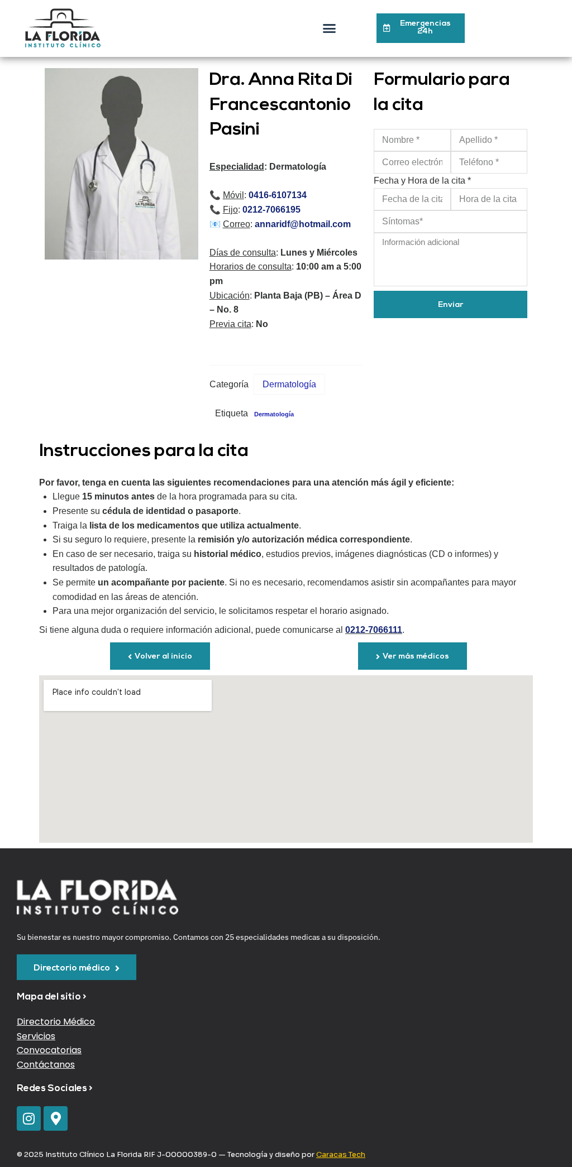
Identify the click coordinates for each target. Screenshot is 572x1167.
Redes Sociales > (55, 1088)
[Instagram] (29, 1118)
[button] (329, 28)
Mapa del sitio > (52, 997)
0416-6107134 (276, 195)
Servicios (36, 1036)
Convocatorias (49, 1050)
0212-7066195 (270, 209)
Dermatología (289, 384)
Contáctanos (46, 1064)
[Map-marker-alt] (56, 1118)
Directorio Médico (56, 1021)
